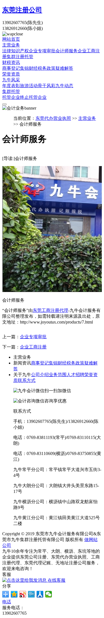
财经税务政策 (42, 68)
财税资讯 (11, 62)
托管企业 (11, 97)
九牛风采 (11, 79)
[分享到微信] (48, 594)
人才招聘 (75, 374)
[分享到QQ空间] (14, 594)
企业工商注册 (33, 347)
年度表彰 (11, 85)
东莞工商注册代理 (50, 310)
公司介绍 (40, 374)
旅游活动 (29, 85)
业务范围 (58, 374)
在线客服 (56, 580)
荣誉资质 (11, 74)
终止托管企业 (33, 97)
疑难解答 (64, 68)
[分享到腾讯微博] (31, 594)
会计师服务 (66, 50)
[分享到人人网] (40, 594)
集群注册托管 (20, 56)
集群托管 (11, 91)
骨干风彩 (46, 85)
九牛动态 (64, 85)
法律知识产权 (15, 50)
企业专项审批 (42, 50)
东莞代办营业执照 (53, 118)
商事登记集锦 (15, 68)
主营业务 (11, 45)
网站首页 (11, 39)
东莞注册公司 (22, 10)
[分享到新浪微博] (22, 594)
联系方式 (26, 380)
